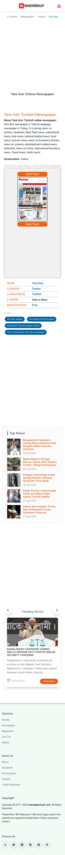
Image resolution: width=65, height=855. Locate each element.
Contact (6, 779)
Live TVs (6, 737)
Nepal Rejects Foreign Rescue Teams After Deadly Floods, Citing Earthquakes (40, 462)
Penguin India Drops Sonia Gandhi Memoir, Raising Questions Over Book (39, 478)
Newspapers (27, 16)
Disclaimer (7, 768)
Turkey (41, 16)
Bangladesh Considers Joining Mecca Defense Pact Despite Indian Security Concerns (39, 444)
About (5, 762)
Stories (6, 720)
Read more (27, 681)
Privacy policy (9, 773)
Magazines (8, 731)
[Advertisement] (32, 52)
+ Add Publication (11, 785)
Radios (5, 742)
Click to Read (39, 299)
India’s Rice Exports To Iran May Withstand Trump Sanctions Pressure (39, 509)
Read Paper (32, 174)
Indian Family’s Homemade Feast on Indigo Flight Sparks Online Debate (39, 493)
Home (13, 16)
